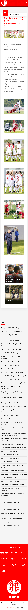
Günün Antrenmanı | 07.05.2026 (10, 477)
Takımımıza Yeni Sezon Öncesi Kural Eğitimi (13, 372)
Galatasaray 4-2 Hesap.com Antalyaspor (12, 470)
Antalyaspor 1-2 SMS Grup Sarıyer (10, 328)
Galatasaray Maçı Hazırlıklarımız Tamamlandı (14, 474)
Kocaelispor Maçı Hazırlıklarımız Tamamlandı (13, 447)
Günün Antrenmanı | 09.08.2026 (10, 379)
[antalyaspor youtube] (18, 597)
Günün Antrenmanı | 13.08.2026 (10, 365)
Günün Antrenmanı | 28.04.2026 (10, 509)
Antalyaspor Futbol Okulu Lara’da (10, 362)
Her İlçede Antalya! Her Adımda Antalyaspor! (13, 406)
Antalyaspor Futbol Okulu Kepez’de (11, 349)
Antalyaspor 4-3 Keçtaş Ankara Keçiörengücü (13, 383)
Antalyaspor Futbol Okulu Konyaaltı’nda (12, 369)
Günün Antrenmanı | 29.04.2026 (10, 506)
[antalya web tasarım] (9, 608)
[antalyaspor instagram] (15, 597)
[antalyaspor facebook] (10, 597)
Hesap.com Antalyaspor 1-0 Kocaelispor (12, 444)
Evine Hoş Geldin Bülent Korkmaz (10, 415)
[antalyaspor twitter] (13, 597)
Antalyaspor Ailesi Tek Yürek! (9, 418)
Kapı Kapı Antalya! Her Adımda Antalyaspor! (13, 403)
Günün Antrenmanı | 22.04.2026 (10, 529)
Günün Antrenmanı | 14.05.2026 (10, 454)
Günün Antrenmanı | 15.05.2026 (10, 451)
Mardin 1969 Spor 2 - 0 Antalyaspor (11, 353)
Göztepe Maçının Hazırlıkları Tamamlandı (12, 522)
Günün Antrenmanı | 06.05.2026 (10, 481)
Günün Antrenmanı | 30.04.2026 (10, 502)
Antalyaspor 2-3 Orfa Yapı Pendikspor (11, 331)
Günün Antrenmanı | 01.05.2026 (10, 499)
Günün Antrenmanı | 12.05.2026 (10, 461)
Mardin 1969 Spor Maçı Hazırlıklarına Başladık (14, 376)
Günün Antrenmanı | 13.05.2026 (10, 458)
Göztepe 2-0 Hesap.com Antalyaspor (11, 518)
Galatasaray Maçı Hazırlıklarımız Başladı (12, 484)
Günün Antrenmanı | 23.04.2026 (10, 525)
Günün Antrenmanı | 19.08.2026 (10, 340)
